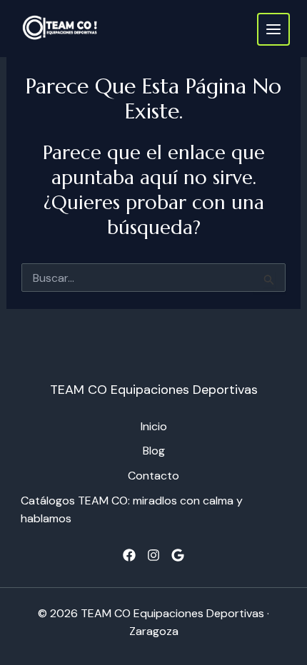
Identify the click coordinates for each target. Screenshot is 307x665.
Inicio (154, 426)
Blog (154, 450)
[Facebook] (129, 555)
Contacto (153, 475)
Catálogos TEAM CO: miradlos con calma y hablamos (132, 509)
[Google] (177, 555)
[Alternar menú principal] (273, 29)
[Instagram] (153, 555)
